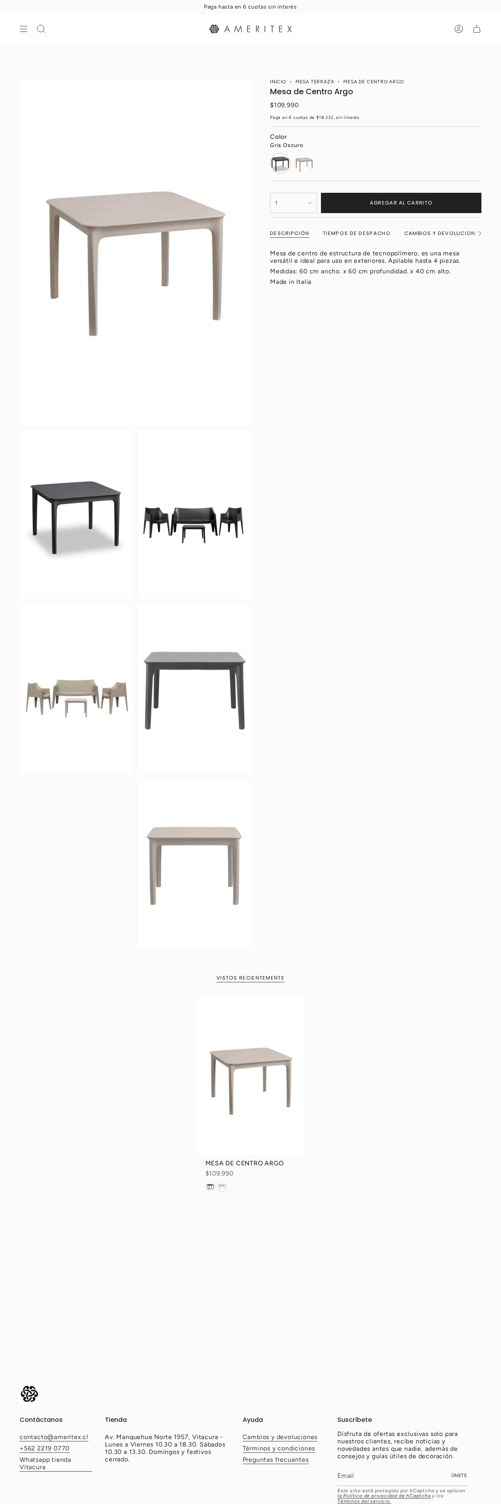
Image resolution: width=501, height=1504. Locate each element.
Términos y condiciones (279, 1448)
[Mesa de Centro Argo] (251, 1076)
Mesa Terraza (315, 81)
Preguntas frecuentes (276, 1459)
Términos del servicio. (364, 1501)
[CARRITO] (477, 29)
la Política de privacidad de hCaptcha (384, 1496)
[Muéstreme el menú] (23, 29)
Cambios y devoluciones (280, 1437)
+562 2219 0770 (45, 1448)
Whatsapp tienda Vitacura (45, 1463)
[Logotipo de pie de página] (29, 1393)
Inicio (278, 81)
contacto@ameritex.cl (54, 1437)
